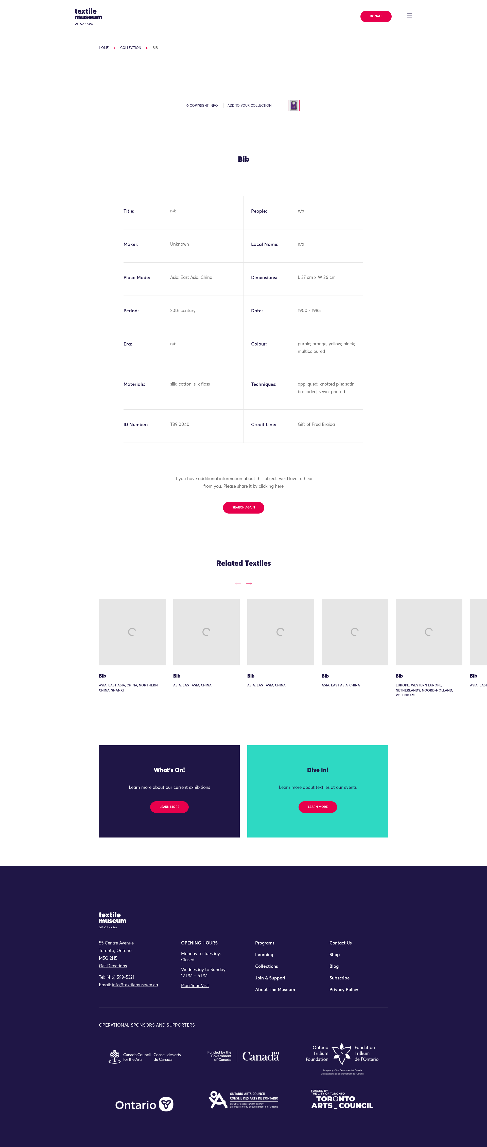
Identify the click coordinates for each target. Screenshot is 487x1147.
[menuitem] (280, 945)
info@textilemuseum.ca (135, 985)
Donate (376, 16)
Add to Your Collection (250, 105)
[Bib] (132, 632)
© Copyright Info (202, 105)
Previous (238, 583)
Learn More (169, 807)
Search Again (243, 507)
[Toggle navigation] (409, 15)
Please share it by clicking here (253, 486)
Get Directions (113, 966)
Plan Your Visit (195, 986)
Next (249, 583)
